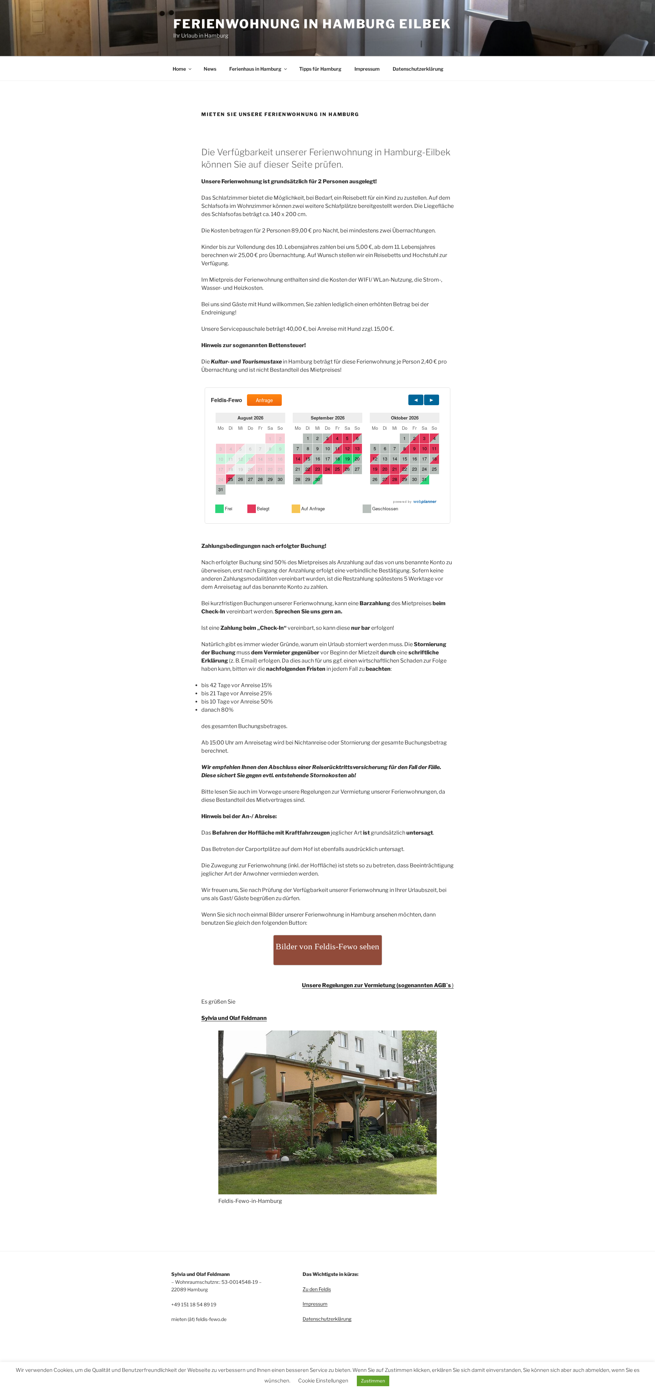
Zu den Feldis (317, 1289)
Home (179, 69)
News (210, 69)
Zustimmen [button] (373, 1380)
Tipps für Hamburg (320, 69)
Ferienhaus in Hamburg (255, 69)
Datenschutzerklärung (418, 69)
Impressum (367, 69)
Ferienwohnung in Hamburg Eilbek (312, 23)
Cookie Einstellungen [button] (323, 1381)
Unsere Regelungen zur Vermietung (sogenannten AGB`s (376, 985)
